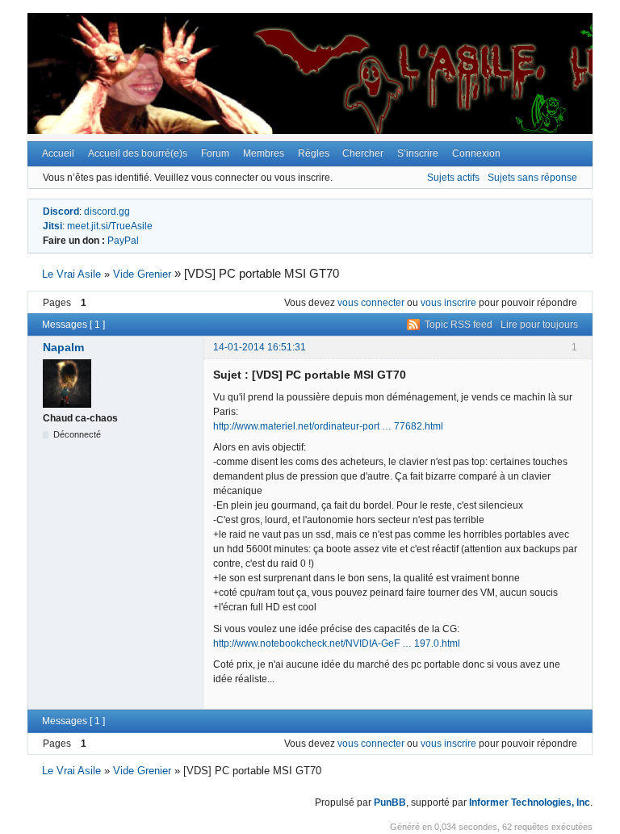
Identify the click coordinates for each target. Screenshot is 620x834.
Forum (215, 153)
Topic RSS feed (458, 324)
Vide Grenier (142, 274)
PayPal (123, 240)
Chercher (362, 153)
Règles (313, 153)
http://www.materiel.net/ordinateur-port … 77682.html (328, 426)
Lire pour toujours (539, 324)
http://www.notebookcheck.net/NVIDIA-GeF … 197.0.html (336, 643)
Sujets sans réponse (532, 177)
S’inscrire (417, 153)
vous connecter (370, 302)
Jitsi (52, 226)
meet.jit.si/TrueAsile (110, 226)
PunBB (390, 802)
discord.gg (107, 211)
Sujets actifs (453, 177)
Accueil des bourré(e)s (137, 153)
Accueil (58, 153)
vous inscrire (448, 302)
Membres (263, 153)
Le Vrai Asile (71, 274)
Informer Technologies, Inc (529, 802)
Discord (61, 211)
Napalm (63, 347)
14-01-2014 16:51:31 (259, 347)
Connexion (476, 153)
